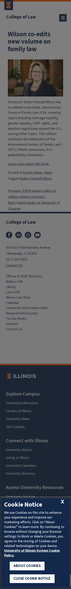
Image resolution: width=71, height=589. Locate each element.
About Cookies (27, 566)
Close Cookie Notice (32, 578)
